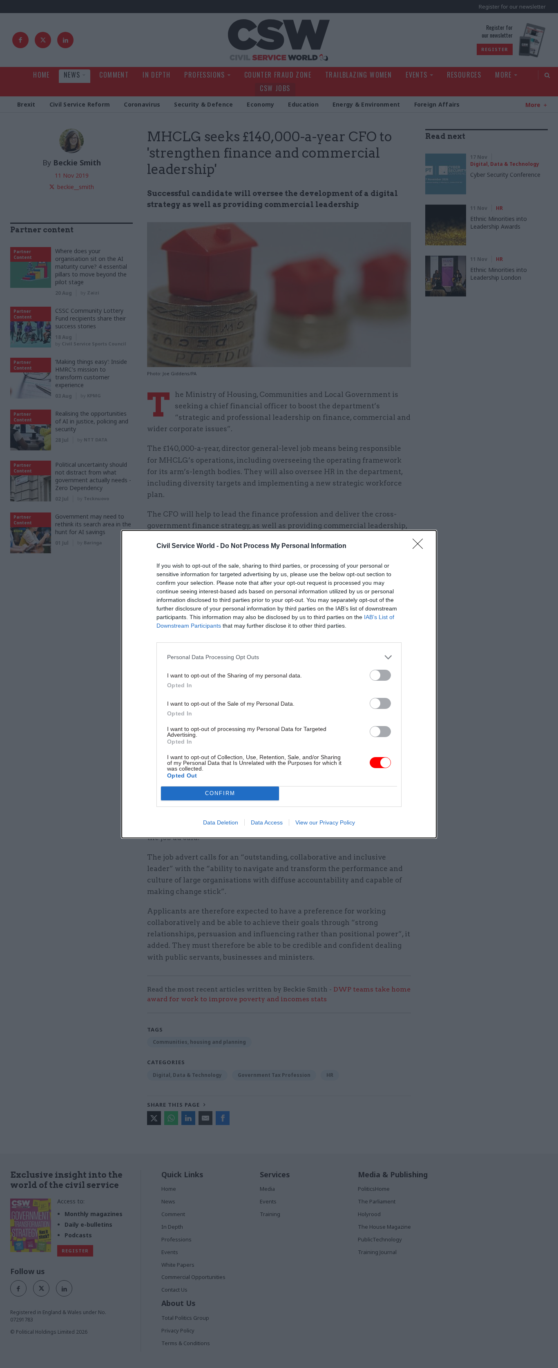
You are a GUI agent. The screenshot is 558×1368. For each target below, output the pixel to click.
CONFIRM (220, 793)
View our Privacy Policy (325, 822)
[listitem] (279, 657)
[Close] (420, 546)
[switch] (380, 675)
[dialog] (279, 684)
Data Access (267, 822)
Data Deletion (220, 822)
